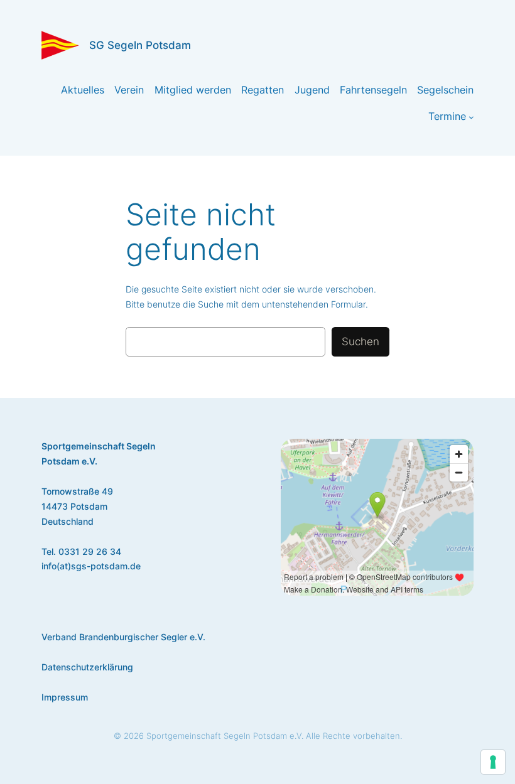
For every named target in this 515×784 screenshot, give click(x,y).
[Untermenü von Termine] (471, 117)
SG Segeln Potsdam (140, 45)
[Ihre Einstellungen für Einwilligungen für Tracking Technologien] (493, 762)
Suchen (360, 341)
